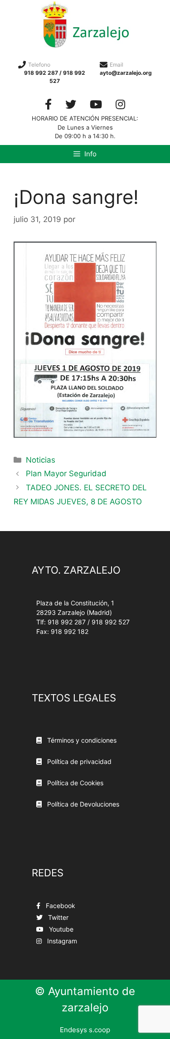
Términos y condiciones (81, 740)
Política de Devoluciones (82, 804)
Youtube (60, 929)
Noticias (40, 459)
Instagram (61, 941)
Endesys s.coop (85, 1029)
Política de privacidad (78, 761)
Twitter (57, 917)
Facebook (59, 905)
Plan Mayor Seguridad (66, 473)
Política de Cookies (74, 783)
